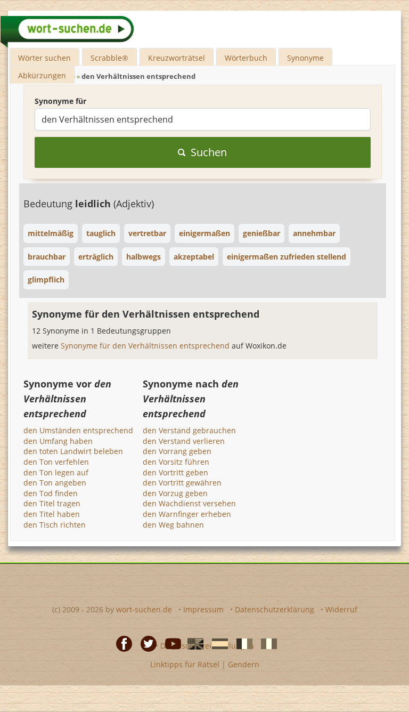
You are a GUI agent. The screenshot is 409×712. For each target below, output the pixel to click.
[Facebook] (121, 643)
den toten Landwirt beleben (73, 451)
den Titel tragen (51, 503)
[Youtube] (170, 643)
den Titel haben (51, 514)
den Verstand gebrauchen (189, 430)
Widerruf (341, 609)
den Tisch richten (54, 525)
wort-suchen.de (144, 609)
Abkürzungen (42, 75)
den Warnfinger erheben (187, 514)
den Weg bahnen (173, 525)
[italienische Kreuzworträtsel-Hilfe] (266, 643)
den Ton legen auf (55, 472)
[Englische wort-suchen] (192, 643)
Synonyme (305, 58)
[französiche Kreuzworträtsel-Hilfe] (241, 643)
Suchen (209, 152)
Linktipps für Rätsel (184, 664)
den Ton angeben (54, 483)
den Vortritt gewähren (182, 483)
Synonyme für (60, 101)
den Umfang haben (58, 441)
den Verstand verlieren (184, 441)
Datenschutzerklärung (274, 609)
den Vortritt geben (175, 472)
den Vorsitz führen (176, 462)
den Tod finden (50, 493)
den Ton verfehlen (56, 462)
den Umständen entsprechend (78, 430)
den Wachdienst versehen (189, 503)
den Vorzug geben (175, 493)
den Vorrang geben (177, 451)
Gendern (243, 664)
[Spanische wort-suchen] (217, 643)
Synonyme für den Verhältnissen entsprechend (146, 346)
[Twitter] (145, 643)
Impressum (203, 609)
